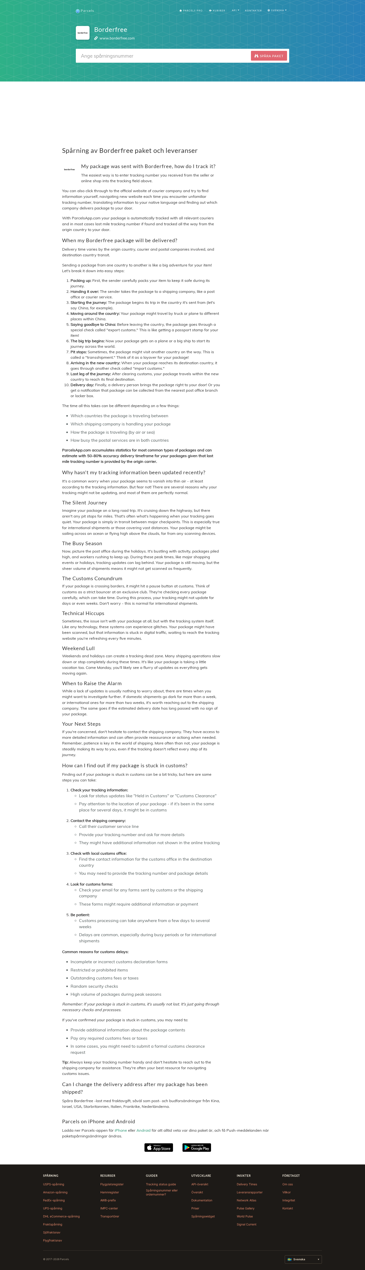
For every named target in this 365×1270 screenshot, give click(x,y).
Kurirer (218, 10)
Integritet (288, 1200)
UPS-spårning (52, 1208)
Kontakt (287, 1208)
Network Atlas (246, 1200)
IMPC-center (109, 1208)
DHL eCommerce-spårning (61, 1216)
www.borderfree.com (117, 38)
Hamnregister (109, 1192)
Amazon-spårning (55, 1192)
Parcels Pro (192, 10)
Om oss (287, 1184)
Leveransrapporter (250, 1192)
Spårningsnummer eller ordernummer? (162, 1192)
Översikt (197, 1192)
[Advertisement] (182, 111)
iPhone (121, 1130)
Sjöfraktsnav (51, 1232)
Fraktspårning (52, 1224)
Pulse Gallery (246, 1208)
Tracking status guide (161, 1184)
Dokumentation (201, 1200)
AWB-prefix (108, 1200)
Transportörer (109, 1216)
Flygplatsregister (112, 1184)
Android (143, 1130)
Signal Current (246, 1224)
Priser (195, 1208)
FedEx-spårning (54, 1200)
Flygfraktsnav (52, 1240)
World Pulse (245, 1216)
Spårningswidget (203, 1216)
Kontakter (253, 10)
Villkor (286, 1192)
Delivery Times (247, 1184)
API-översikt (199, 1184)
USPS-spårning (53, 1184)
